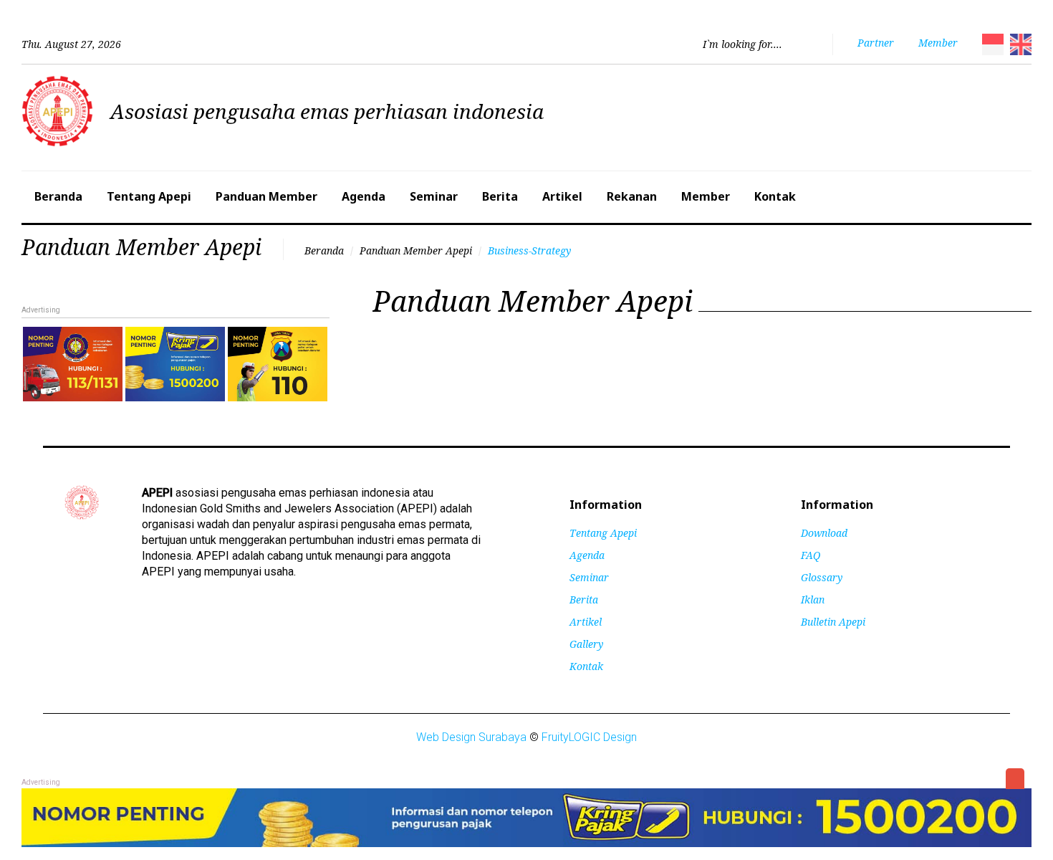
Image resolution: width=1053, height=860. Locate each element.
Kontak (775, 196)
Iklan (812, 599)
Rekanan (632, 196)
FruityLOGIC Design (589, 737)
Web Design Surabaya (471, 737)
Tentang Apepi (149, 196)
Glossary (821, 577)
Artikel (562, 196)
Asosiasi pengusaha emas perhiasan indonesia (327, 111)
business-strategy (529, 250)
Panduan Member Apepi (416, 250)
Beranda (58, 196)
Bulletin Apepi (833, 622)
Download (824, 533)
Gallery (586, 644)
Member (705, 196)
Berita (500, 196)
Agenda (363, 196)
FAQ (810, 555)
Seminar (434, 196)
